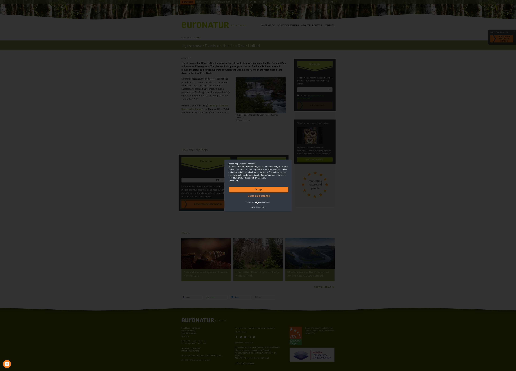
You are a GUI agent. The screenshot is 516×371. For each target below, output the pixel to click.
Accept (259, 189)
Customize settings (259, 195)
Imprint (253, 207)
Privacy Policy (260, 207)
